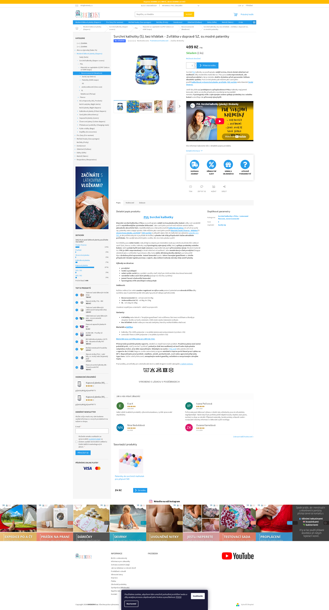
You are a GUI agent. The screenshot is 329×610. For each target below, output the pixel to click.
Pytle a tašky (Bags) (87, 128)
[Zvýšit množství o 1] (195, 63)
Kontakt (114, 594)
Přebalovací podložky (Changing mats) (94, 125)
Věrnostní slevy (117, 574)
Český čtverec (81, 245)
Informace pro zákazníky (172, 6)
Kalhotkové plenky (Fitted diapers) (92, 111)
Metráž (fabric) (82, 156)
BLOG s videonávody (149, 6)
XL (82, 90)
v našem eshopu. (186, 364)
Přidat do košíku (209, 65)
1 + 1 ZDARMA (82, 43)
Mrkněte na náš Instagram (167, 501)
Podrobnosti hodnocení (159, 41)
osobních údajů (94, 439)
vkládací (194, 230)
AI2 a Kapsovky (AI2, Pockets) (90, 101)
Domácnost (81, 146)
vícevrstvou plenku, (124, 233)
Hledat (189, 14)
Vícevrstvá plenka (82, 255)
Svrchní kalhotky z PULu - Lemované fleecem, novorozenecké (233, 217)
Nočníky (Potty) (83, 142)
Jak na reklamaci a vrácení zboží (123, 568)
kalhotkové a (197, 82)
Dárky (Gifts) (81, 152)
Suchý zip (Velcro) (89, 76)
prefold (136, 233)
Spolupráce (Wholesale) (120, 587)
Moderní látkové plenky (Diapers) (89, 53)
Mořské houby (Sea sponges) (88, 139)
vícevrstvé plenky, (211, 82)
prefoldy (222, 82)
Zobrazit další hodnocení (242, 436)
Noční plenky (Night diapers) (90, 108)
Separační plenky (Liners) (89, 118)
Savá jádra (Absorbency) (88, 114)
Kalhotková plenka (82, 260)
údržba (129, 327)
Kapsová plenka (81, 265)
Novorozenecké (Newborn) (91, 73)
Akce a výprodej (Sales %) (87, 50)
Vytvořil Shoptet (247, 604)
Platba (113, 581)
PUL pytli (172, 349)
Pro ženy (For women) (85, 135)
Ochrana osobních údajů (120, 565)
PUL (81, 64)
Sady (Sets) (83, 57)
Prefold (78, 250)
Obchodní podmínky (119, 584)
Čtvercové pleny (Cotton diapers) (92, 121)
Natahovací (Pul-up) (88, 94)
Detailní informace (193, 151)
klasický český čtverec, (180, 230)
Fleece (82, 97)
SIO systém (232, 82)
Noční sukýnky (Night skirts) (90, 104)
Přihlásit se (83, 453)
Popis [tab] (118, 203)
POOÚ (178, 597)
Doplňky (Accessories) (88, 132)
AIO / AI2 (78, 275)
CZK (239, 6)
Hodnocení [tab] (130, 203)
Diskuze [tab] (142, 203)
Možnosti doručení (193, 58)
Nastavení (131, 603)
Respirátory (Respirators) (87, 159)
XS (83, 83)
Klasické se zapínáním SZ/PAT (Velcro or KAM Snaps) (95, 68)
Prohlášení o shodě (118, 571)
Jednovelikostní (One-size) (91, 87)
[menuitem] (88, 22)
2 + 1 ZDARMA (82, 46)
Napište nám (116, 591)
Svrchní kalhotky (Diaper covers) (91, 60)
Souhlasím (198, 596)
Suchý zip (222, 225)
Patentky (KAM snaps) (90, 80)
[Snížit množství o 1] (195, 66)
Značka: (177, 41)
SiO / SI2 (78, 270)
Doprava (114, 578)
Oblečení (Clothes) (84, 149)
